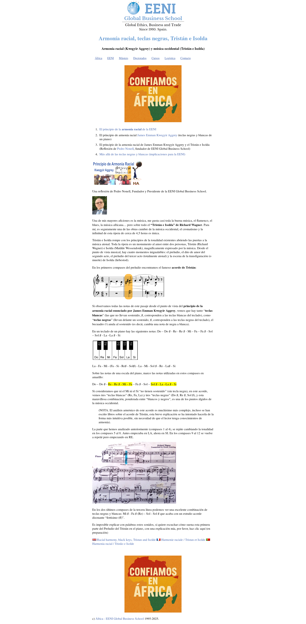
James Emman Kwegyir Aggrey (157, 135)
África (98, 58)
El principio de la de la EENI (127, 129)
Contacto (185, 58)
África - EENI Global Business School (119, 618)
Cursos (156, 58)
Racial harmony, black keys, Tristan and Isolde (126, 540)
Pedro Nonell (125, 149)
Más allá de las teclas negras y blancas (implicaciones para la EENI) (142, 154)
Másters (123, 58)
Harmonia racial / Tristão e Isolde (113, 544)
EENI (110, 58)
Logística (170, 58)
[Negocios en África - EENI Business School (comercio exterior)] (153, 31)
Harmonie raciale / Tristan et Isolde (183, 540)
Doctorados (139, 58)
